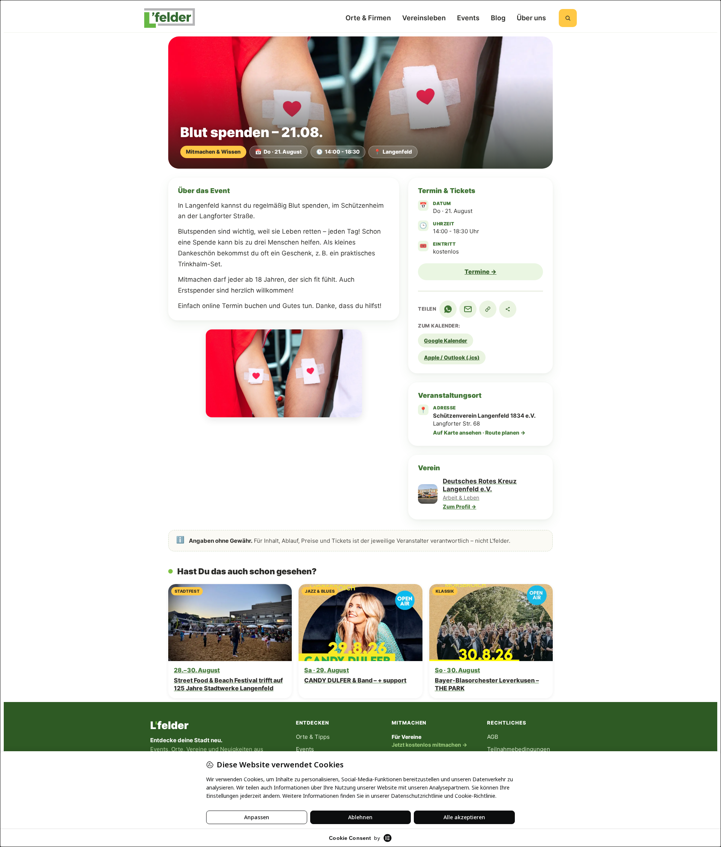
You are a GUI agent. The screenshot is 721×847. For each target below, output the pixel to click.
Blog (498, 18)
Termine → (480, 271)
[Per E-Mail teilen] (468, 309)
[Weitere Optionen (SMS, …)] (507, 309)
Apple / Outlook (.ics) (452, 357)
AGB (492, 736)
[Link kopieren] (487, 309)
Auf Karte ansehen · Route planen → (479, 432)
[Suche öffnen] (568, 18)
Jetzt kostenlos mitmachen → (429, 744)
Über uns (531, 18)
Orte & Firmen (368, 18)
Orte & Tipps (313, 736)
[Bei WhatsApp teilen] (448, 309)
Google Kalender (445, 340)
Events (468, 18)
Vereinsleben (424, 18)
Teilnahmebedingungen (518, 749)
